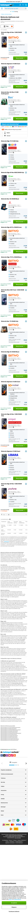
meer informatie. (18, 837)
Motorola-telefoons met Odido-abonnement (9, 736)
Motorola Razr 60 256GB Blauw (10, 199)
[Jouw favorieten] (23, 5)
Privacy (7, 841)
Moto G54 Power (11, 680)
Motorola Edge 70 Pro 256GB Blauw (11, 257)
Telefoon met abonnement (6, 14)
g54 (13, 603)
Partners (15, 840)
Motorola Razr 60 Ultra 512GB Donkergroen (9, 92)
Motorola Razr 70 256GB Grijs (9, 321)
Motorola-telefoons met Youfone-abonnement (9, 740)
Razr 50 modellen (21, 639)
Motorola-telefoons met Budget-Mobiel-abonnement (11, 729)
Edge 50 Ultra (10, 624)
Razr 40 (2, 639)
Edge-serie (4, 622)
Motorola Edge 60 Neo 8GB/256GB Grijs (12, 172)
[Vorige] (2, 763)
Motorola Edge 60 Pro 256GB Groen (11, 227)
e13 (19, 613)
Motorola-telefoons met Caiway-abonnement (9, 730)
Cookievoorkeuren (18, 841)
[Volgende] (26, 514)
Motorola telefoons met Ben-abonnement (8, 728)
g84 (15, 603)
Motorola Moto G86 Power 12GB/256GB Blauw (12, 290)
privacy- (10, 899)
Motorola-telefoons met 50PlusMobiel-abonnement (10, 727)
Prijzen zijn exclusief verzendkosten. (16, 835)
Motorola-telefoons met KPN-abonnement (9, 734)
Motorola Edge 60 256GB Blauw (10, 352)
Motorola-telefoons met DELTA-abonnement (9, 732)
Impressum (12, 841)
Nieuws (10, 840)
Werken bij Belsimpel (22, 840)
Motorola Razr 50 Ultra (17, 683)
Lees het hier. (6, 541)
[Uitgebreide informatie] (13, 42)
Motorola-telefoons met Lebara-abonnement (9, 735)
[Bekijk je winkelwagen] (26, 5)
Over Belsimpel (5, 840)
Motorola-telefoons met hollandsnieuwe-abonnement (11, 733)
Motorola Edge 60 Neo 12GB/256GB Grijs (11, 33)
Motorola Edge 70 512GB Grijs (9, 141)
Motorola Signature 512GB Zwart (10, 63)
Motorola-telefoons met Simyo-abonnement (9, 737)
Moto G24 (23, 678)
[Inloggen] (20, 5)
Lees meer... (3, 22)
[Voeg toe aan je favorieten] (26, 32)
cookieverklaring (17, 899)
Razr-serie (4, 635)
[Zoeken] (26, 8)
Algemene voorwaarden (10, 842)
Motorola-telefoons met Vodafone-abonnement (10, 738)
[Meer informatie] (9, 519)
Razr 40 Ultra (7, 639)
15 (8, 514)
